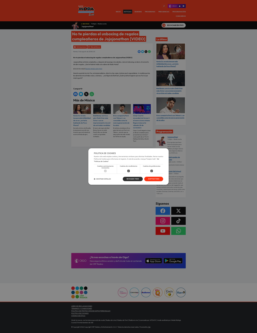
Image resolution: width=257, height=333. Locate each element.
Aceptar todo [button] (153, 179)
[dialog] (128, 166)
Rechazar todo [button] (133, 179)
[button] (102, 179)
